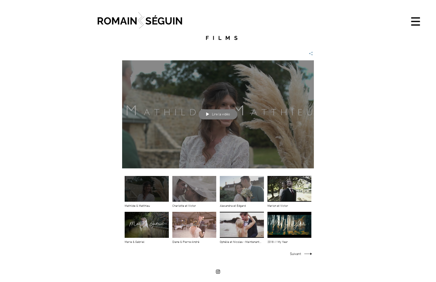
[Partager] (309, 53)
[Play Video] (147, 192)
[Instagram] (218, 271)
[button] (415, 21)
